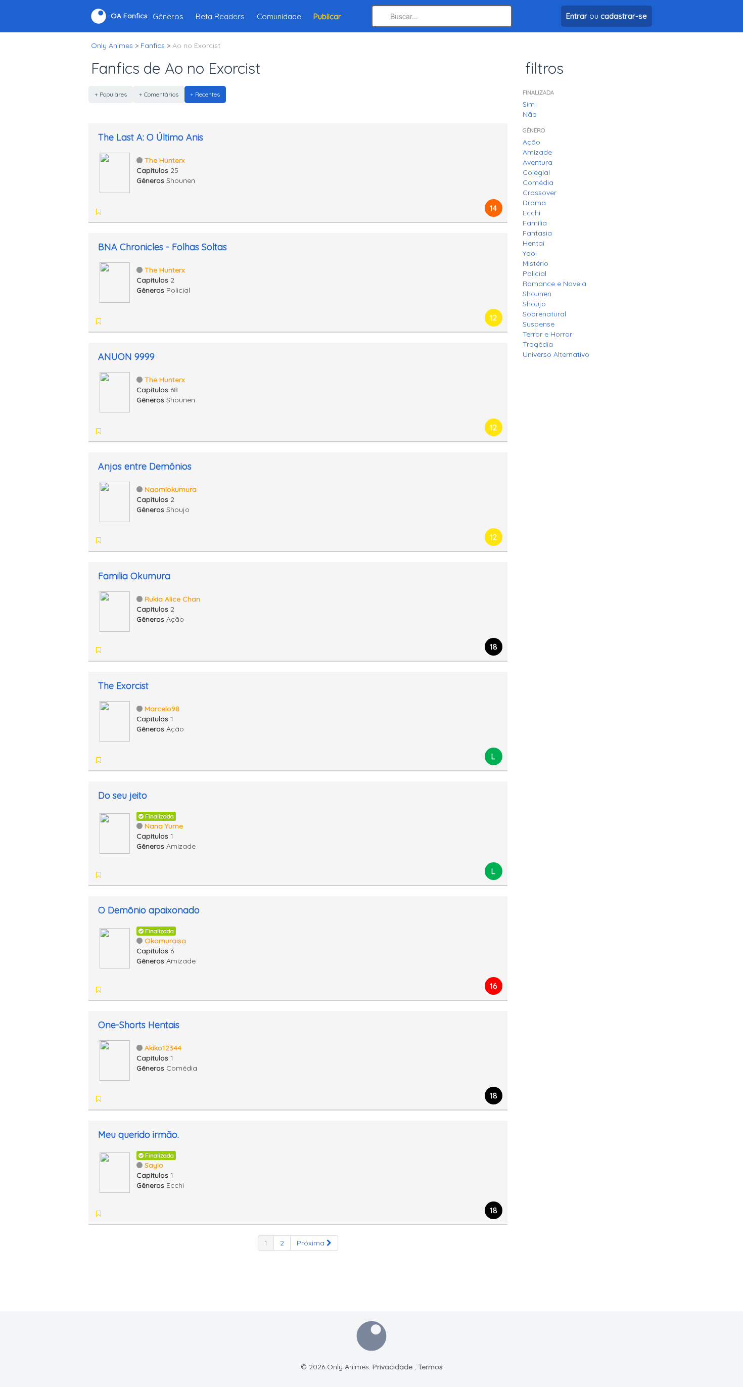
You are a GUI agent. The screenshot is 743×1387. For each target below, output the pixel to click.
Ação (531, 142)
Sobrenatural (544, 313)
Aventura (537, 162)
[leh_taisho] (126, 1213)
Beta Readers (220, 16)
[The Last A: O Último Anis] (115, 171)
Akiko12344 (163, 1047)
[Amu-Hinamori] (165, 1213)
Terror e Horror (547, 334)
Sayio (154, 1165)
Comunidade (279, 16)
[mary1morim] (113, 1213)
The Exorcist (123, 685)
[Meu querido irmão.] (115, 1171)
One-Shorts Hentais (138, 1025)
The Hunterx (165, 160)
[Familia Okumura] (115, 610)
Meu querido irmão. (138, 1134)
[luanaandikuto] (152, 1213)
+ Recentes (205, 94)
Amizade (537, 152)
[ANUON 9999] (115, 391)
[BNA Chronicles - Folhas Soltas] (115, 281)
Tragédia (538, 344)
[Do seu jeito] (115, 832)
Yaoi (530, 253)
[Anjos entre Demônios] (115, 500)
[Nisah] (126, 1098)
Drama (534, 202)
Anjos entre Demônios (145, 466)
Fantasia (537, 233)
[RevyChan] (139, 1098)
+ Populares (111, 94)
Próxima (312, 1242)
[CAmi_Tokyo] (113, 650)
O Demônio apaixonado (149, 910)
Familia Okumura (134, 576)
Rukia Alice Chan (172, 599)
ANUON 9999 (126, 356)
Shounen (537, 293)
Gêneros (168, 16)
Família (535, 222)
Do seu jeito (122, 795)
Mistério (535, 263)
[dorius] (113, 540)
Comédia (538, 182)
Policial (534, 273)
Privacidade (392, 1366)
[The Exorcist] (115, 720)
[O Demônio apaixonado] (115, 947)
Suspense (538, 324)
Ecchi (531, 212)
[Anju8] (139, 1213)
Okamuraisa (165, 940)
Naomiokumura (171, 489)
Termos (430, 1366)
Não (530, 114)
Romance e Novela (554, 283)
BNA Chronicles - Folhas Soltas (162, 247)
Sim (529, 104)
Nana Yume (164, 825)
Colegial (536, 172)
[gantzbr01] (126, 540)
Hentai (533, 243)
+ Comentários (158, 94)
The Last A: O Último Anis (150, 137)
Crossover (539, 192)
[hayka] (113, 1098)
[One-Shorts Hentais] (115, 1059)
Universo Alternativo (556, 354)
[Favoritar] (98, 211)
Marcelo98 (162, 708)
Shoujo (534, 303)
